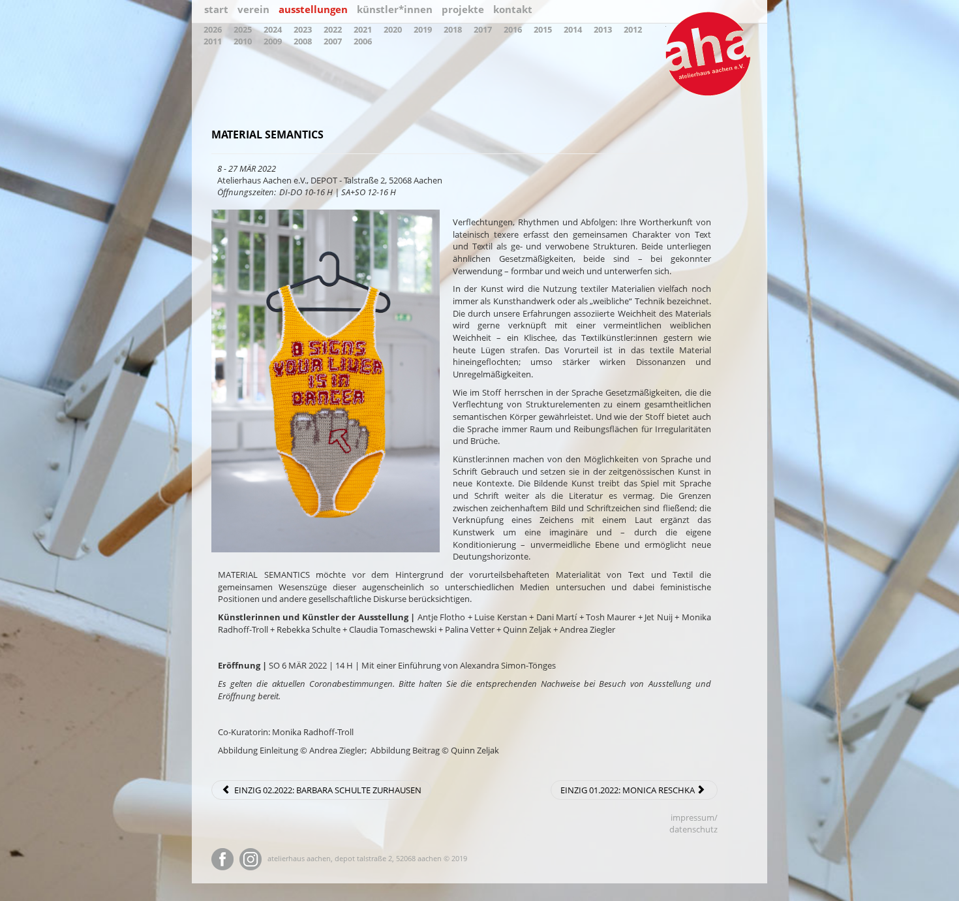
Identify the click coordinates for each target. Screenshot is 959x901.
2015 (543, 29)
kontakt (512, 9)
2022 (333, 29)
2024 (273, 29)
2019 (423, 29)
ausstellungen (313, 9)
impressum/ (694, 817)
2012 (633, 29)
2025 (243, 29)
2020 (393, 29)
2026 (213, 29)
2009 (273, 41)
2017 (483, 29)
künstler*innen (395, 9)
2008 (303, 41)
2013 (603, 29)
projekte (463, 9)
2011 (213, 41)
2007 (333, 41)
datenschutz (693, 829)
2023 (303, 29)
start (216, 9)
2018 (453, 29)
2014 (573, 29)
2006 (363, 41)
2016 (513, 29)
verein (253, 9)
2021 (363, 29)
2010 (243, 41)
